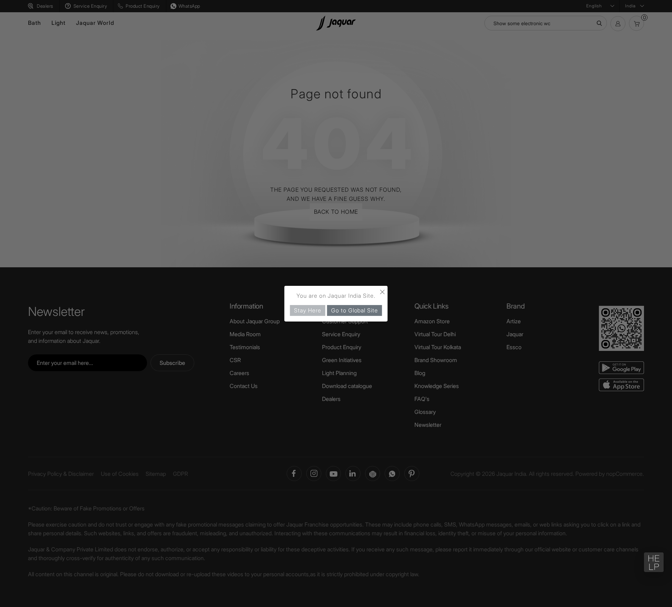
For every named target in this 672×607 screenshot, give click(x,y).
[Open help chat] (654, 562)
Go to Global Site (354, 309)
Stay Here (307, 309)
